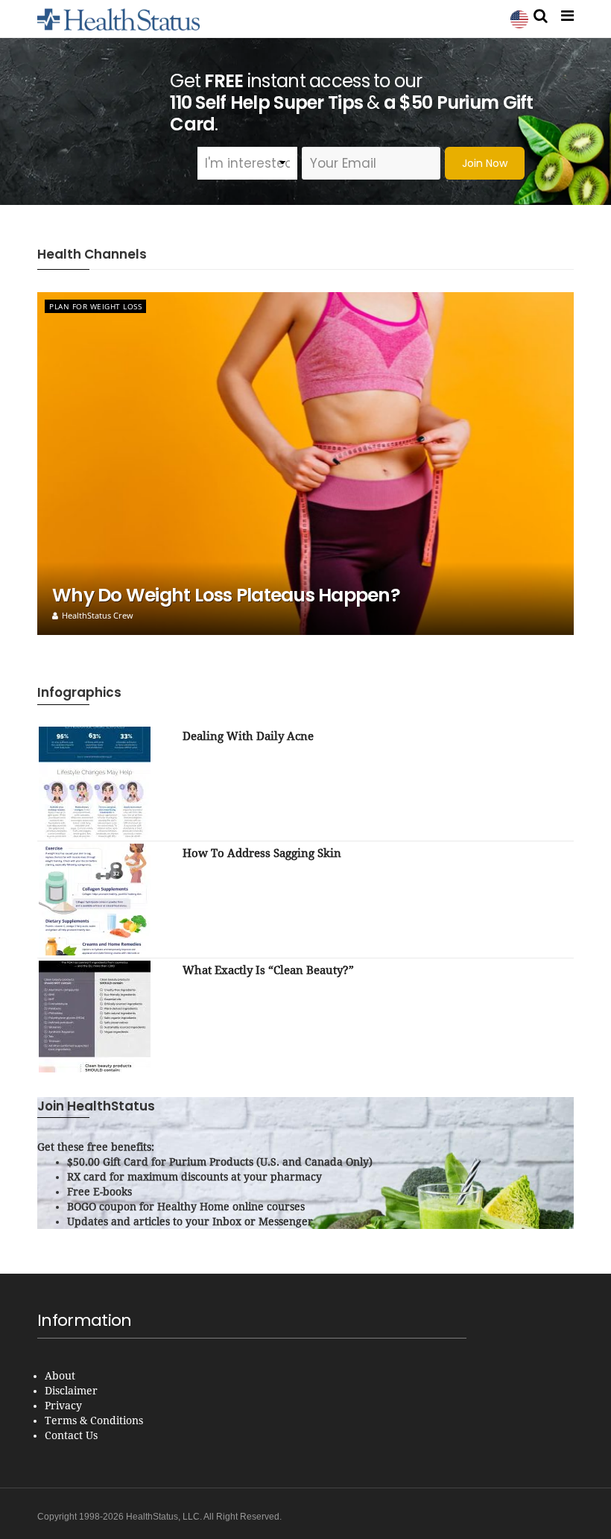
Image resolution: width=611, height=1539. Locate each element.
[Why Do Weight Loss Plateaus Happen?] (305, 463)
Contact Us (71, 1435)
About (60, 1376)
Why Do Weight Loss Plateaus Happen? (226, 595)
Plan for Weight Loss (95, 306)
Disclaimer (71, 1391)
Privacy (63, 1406)
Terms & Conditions (94, 1420)
